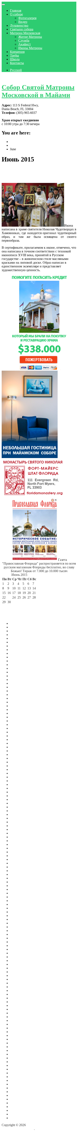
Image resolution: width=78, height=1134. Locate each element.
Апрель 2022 (19, 814)
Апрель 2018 (19, 968)
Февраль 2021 (20, 867)
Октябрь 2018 (19, 957)
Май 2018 (17, 964)
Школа (15, 59)
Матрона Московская (25, 33)
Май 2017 (17, 998)
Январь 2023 (19, 780)
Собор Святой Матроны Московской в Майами (38, 91)
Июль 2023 (18, 758)
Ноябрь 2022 (19, 788)
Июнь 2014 (18, 1084)
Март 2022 (17, 818)
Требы (14, 55)
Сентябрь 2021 (20, 840)
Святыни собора (21, 29)
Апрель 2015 (19, 1069)
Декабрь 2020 (19, 874)
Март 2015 (17, 1073)
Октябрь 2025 (19, 661)
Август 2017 (19, 990)
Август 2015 (19, 1058)
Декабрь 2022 (19, 784)
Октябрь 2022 (19, 792)
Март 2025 (17, 687)
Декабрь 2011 (19, 1118)
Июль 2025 (18, 672)
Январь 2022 (19, 825)
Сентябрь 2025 (20, 664)
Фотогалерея (27, 18)
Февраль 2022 (20, 822)
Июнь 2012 (18, 1099)
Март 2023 (17, 773)
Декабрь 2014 (19, 1080)
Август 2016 (19, 1024)
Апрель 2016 (19, 1035)
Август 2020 (19, 885)
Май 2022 (17, 810)
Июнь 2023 (18, 762)
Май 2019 (17, 930)
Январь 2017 (19, 1013)
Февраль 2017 (20, 1009)
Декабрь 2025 (19, 653)
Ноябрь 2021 (19, 833)
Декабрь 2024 (19, 698)
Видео (22, 22)
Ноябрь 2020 (19, 878)
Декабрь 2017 (19, 979)
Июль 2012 (18, 1095)
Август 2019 (19, 923)
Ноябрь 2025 (19, 657)
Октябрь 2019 (19, 919)
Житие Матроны (30, 37)
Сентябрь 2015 (20, 1054)
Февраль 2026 (20, 646)
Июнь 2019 (18, 927)
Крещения (17, 51)
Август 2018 (19, 960)
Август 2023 (19, 754)
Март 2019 (17, 938)
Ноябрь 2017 (19, 983)
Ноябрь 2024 (19, 702)
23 (9, 597)
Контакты (17, 63)
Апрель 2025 (19, 683)
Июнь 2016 (18, 1028)
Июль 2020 (18, 889)
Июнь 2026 (18, 631)
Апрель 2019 (19, 934)
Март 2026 (17, 642)
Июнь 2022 (18, 807)
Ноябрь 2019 (19, 915)
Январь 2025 (19, 694)
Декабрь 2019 (19, 912)
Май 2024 (17, 721)
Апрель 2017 (19, 1002)
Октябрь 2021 (19, 837)
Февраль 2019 (20, 942)
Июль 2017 (18, 994)
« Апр (6, 606)
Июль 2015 (18, 1061)
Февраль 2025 (20, 691)
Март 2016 (17, 1039)
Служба (23, 40)
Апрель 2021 (19, 859)
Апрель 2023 (19, 769)
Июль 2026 (18, 627)
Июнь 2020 (18, 893)
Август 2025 (19, 668)
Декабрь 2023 (19, 739)
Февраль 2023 (20, 777)
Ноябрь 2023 (19, 743)
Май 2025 (17, 679)
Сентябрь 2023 (20, 751)
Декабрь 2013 (19, 1088)
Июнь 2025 (18, 676)
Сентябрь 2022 (20, 795)
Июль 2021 (18, 848)
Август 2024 (19, 709)
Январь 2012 (19, 1114)
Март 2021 (17, 863)
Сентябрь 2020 (20, 882)
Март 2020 (17, 900)
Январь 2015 (19, 1076)
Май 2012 (17, 1103)
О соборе (16, 14)
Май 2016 (17, 1031)
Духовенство (19, 25)
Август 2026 (19, 623)
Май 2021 (17, 855)
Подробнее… (49, 270)
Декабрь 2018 (19, 949)
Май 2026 (17, 634)
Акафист (24, 44)
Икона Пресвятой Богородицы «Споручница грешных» (36, 173)
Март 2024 (17, 728)
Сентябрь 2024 (20, 706)
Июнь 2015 (18, 1065)
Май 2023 (17, 766)
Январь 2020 (19, 908)
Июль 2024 (18, 713)
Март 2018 (17, 972)
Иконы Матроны (30, 48)
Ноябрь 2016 (19, 1020)
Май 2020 (17, 897)
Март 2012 (17, 1106)
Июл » (27, 606)
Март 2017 (17, 1005)
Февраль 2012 (20, 1110)
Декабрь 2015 (19, 1046)
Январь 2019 (19, 945)
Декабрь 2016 (19, 1016)
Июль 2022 (18, 803)
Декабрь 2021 (19, 829)
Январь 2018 (19, 975)
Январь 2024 (19, 736)
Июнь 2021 (18, 852)
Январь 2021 (19, 870)
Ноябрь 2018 (19, 953)
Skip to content (11, 77)
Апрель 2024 (19, 724)
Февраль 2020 (20, 904)
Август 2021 (19, 844)
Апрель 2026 (19, 638)
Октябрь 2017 (19, 987)
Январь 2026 (19, 649)
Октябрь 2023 (19, 747)
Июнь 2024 (18, 717)
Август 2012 (19, 1091)
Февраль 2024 (20, 732)
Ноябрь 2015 (19, 1050)
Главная (15, 10)
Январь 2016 (19, 1043)
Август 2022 (19, 799)
